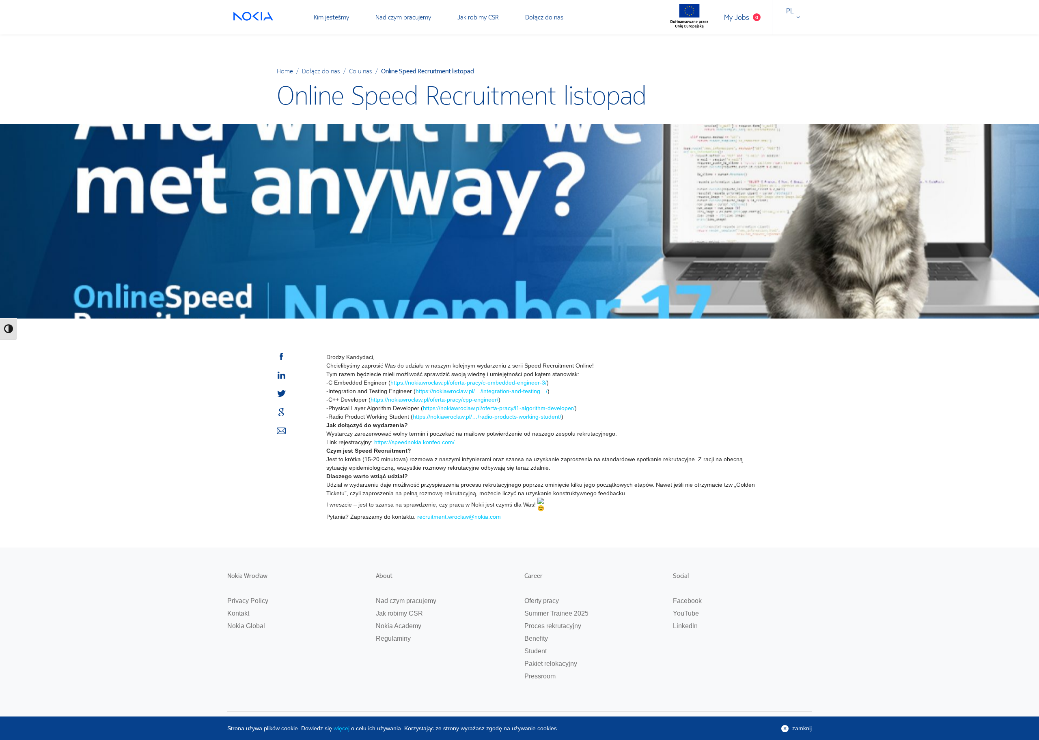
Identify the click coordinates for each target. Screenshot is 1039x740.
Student (535, 651)
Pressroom (540, 676)
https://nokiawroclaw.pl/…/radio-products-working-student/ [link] (487, 416)
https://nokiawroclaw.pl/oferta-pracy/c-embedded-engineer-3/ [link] (468, 382)
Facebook (687, 600)
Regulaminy (393, 638)
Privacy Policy (247, 600)
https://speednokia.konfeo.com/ (414, 442)
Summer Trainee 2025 (556, 613)
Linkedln (685, 625)
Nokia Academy (398, 625)
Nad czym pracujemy (403, 17)
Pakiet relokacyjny (550, 663)
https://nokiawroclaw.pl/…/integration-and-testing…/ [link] (482, 391)
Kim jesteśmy (331, 17)
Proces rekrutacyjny (552, 625)
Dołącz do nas (544, 17)
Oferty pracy (541, 600)
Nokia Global (246, 625)
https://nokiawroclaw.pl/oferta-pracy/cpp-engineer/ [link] (434, 399)
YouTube (686, 613)
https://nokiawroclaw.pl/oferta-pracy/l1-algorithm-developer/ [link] (499, 408)
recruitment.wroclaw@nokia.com (459, 516)
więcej (341, 728)
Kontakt (238, 613)
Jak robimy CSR (478, 17)
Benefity (536, 638)
